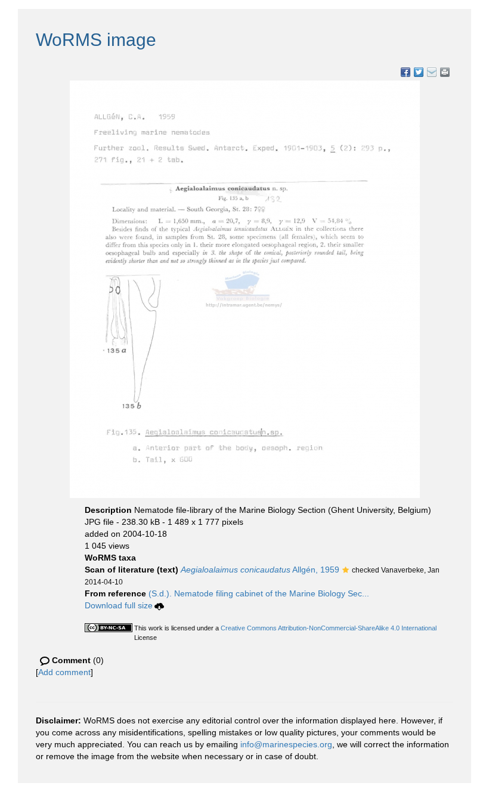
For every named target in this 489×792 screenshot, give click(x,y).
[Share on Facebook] (405, 72)
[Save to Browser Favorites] (432, 72)
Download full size (119, 605)
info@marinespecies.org (286, 744)
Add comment (64, 672)
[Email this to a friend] (445, 72)
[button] (345, 570)
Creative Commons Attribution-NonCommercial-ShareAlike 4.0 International (329, 628)
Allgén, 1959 (260, 569)
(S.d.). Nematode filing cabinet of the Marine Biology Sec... (258, 593)
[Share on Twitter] (418, 72)
